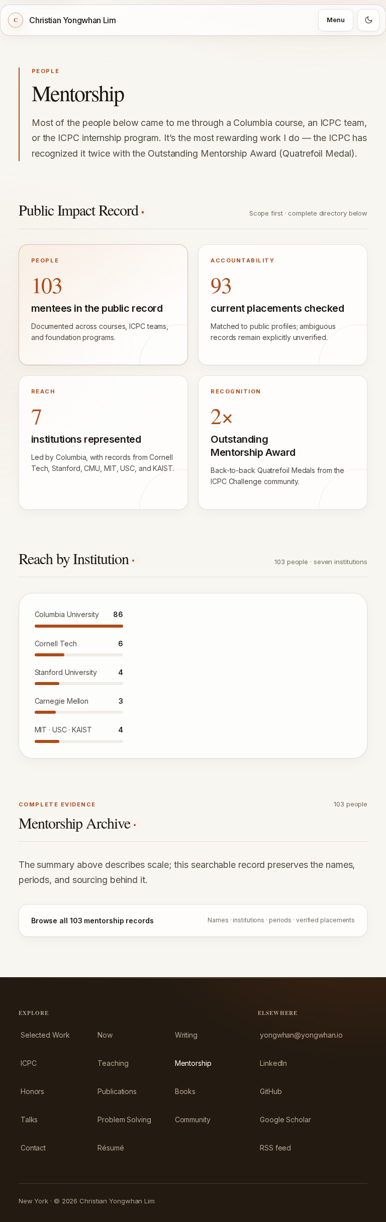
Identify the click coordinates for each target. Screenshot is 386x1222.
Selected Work (45, 1035)
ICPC (29, 1063)
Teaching (113, 1063)
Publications (117, 1091)
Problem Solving (124, 1119)
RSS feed (275, 1147)
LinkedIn (273, 1063)
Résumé (111, 1147)
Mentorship (193, 1063)
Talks (29, 1119)
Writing (186, 1035)
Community (193, 1119)
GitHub (270, 1091)
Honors (32, 1091)
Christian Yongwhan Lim (72, 20)
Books (185, 1091)
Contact (33, 1147)
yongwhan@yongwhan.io (301, 1035)
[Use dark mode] (368, 20)
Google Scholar (285, 1119)
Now (105, 1035)
